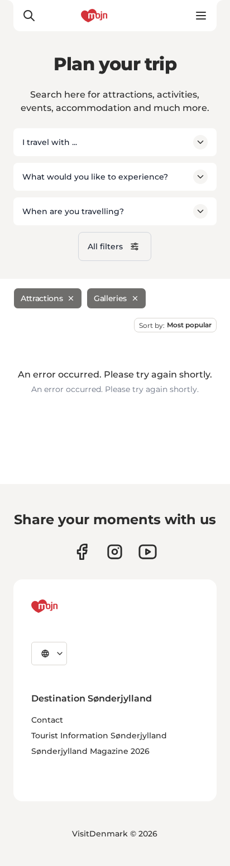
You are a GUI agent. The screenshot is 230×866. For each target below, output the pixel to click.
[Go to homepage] (115, 15)
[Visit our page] (114, 552)
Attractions (42, 298)
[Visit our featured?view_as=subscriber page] (147, 552)
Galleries (110, 298)
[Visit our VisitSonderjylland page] (82, 552)
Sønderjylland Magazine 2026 (90, 751)
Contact (47, 720)
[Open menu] (201, 15)
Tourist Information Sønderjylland (99, 735)
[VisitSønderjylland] (65, 606)
